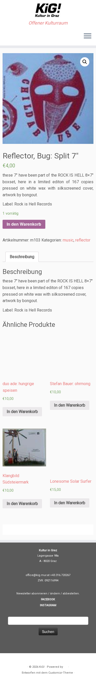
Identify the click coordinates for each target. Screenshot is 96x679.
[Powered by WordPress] (65, 666)
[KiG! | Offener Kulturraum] (48, 10)
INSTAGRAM (48, 605)
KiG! (42, 667)
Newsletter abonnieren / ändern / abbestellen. (48, 593)
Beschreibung (22, 256)
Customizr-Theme (60, 672)
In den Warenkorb (24, 224)
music (68, 240)
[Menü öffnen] (87, 36)
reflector (82, 240)
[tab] (22, 257)
